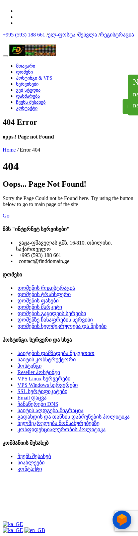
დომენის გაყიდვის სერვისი (51, 313)
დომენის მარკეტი (39, 307)
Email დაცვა (32, 397)
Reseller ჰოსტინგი (38, 372)
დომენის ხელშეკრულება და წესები (62, 326)
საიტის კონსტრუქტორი (46, 359)
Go (6, 215)
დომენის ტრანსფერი (44, 294)
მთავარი (25, 66)
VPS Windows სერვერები (47, 385)
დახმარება (28, 96)
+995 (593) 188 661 (25, 34)
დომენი (24, 72)
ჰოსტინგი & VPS (34, 78)
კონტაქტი (27, 108)
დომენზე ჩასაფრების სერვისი (55, 320)
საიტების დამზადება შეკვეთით (55, 353)
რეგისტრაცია (117, 34)
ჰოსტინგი (29, 366)
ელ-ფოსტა (61, 34)
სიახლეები (31, 462)
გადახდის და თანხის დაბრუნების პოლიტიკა (73, 417)
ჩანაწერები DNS (37, 404)
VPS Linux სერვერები (43, 378)
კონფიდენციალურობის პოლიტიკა (61, 429)
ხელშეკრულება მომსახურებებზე (58, 423)
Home (9, 150)
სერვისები (27, 84)
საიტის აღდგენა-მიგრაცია (50, 410)
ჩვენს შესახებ (31, 102)
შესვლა (87, 34)
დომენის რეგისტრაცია (46, 288)
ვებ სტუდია (28, 90)
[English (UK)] (34, 530)
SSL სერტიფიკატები (42, 391)
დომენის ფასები (38, 300)
